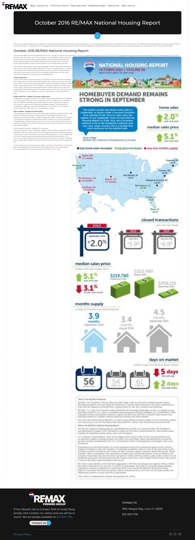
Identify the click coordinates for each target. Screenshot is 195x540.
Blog (32, 5)
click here (54, 149)
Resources (113, 5)
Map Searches (78, 5)
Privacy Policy (22, 534)
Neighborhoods (97, 5)
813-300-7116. (64, 516)
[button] (43, 5)
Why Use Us (128, 5)
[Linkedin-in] (179, 534)
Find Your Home (59, 5)
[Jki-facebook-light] (170, 534)
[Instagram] (175, 534)
